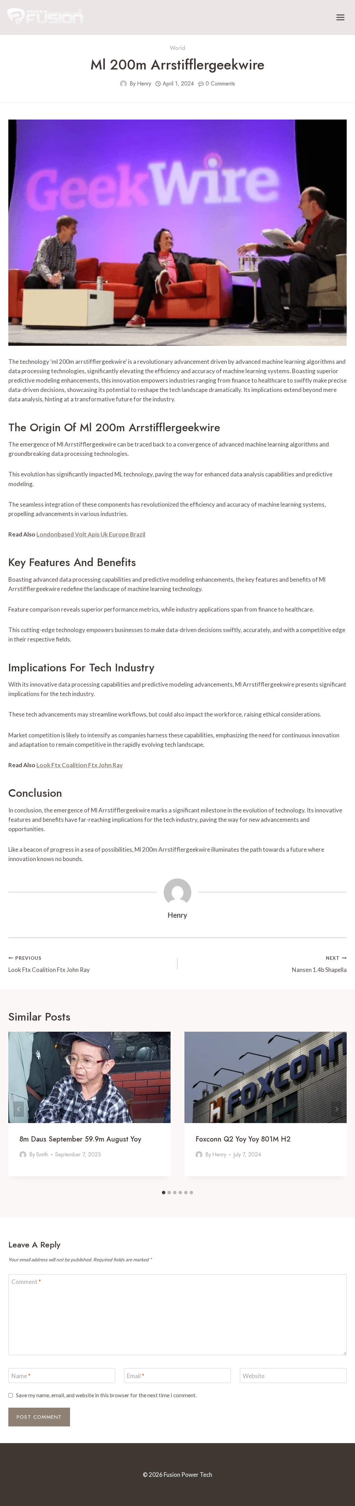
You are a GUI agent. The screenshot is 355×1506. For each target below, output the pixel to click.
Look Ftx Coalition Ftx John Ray (79, 765)
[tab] (163, 1192)
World (177, 48)
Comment (26, 1281)
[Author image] (123, 83)
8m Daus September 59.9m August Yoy (80, 1139)
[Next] (336, 1109)
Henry (144, 84)
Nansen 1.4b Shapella (319, 964)
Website (254, 1375)
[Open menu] (340, 17)
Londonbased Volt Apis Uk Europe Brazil (90, 534)
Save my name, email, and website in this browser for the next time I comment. (106, 1395)
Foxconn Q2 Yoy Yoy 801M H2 (243, 1139)
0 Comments (220, 84)
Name (21, 1375)
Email (135, 1375)
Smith (42, 1155)
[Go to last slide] (19, 1109)
